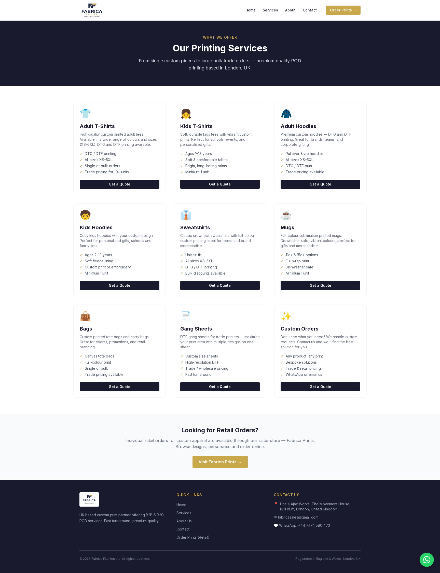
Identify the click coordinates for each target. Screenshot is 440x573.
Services (270, 10)
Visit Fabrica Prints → (220, 461)
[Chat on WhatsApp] (427, 560)
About (290, 10)
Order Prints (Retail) (193, 537)
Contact (310, 10)
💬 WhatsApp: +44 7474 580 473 (302, 525)
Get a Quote (119, 184)
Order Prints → (343, 10)
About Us (184, 521)
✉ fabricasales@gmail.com (296, 517)
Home (250, 10)
